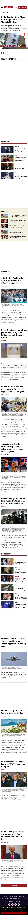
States (16, 602)
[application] (14, 41)
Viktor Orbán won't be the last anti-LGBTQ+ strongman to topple (14, 764)
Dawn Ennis (4, 340)
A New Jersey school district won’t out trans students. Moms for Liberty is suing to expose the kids (21, 607)
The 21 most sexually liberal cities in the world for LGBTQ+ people (17, 232)
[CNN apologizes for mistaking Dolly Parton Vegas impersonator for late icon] (7, 175)
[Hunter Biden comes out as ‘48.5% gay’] (7, 166)
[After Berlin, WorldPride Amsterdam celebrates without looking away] (14, 296)
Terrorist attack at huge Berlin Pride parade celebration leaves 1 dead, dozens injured (12, 448)
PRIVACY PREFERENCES (22, 898)
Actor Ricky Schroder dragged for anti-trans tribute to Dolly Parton (21, 597)
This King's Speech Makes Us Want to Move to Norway (16, 226)
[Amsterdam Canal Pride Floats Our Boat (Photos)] (4, 236)
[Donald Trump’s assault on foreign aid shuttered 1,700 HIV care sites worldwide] (14, 516)
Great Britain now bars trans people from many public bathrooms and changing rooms (14, 334)
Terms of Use (3, 909)
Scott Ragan (8, 52)
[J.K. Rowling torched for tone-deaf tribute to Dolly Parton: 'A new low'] (7, 561)
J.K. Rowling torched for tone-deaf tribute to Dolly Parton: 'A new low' (21, 563)
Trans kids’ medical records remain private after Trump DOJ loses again (20, 589)
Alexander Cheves (5, 394)
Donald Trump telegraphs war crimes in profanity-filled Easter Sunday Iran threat (12, 835)
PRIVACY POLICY (13, 898)
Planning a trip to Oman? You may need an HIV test (12, 711)
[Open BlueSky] (12, 904)
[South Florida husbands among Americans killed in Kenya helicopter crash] (4, 216)
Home (2, 12)
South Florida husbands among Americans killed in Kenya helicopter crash (17, 217)
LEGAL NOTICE (17, 901)
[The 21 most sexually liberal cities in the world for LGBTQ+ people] (4, 231)
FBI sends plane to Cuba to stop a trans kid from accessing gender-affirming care (13, 642)
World (6, 12)
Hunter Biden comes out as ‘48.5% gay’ (20, 167)
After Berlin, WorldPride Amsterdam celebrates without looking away (12, 280)
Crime (16, 155)
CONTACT (6, 896)
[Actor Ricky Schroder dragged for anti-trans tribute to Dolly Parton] (7, 596)
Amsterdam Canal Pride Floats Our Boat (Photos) (17, 236)
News (16, 173)
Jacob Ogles (4, 506)
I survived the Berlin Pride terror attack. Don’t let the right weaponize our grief (13, 389)
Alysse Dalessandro (5, 286)
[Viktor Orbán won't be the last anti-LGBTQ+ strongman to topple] (14, 779)
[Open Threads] (15, 904)
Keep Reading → (11, 322)
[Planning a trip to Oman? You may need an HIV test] (14, 726)
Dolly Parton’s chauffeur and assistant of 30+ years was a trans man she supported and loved (20, 572)
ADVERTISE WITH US (5, 898)
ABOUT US (11, 896)
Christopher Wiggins (5, 454)
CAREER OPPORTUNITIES (19, 896)
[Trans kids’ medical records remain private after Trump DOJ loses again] (7, 587)
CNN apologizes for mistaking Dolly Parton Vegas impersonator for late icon (21, 177)
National (17, 147)
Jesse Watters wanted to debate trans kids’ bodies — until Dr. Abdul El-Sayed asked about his (20, 581)
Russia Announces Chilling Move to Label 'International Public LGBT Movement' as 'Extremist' (17, 222)
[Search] (16, 7)
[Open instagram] (19, 904)
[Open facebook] (9, 904)
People (16, 559)
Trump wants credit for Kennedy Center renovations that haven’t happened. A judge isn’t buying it (20, 151)
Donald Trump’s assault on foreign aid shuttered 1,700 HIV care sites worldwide (13, 501)
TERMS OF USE (10, 901)
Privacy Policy (22, 907)
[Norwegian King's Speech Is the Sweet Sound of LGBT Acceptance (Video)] (4, 226)
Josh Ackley (4, 769)
